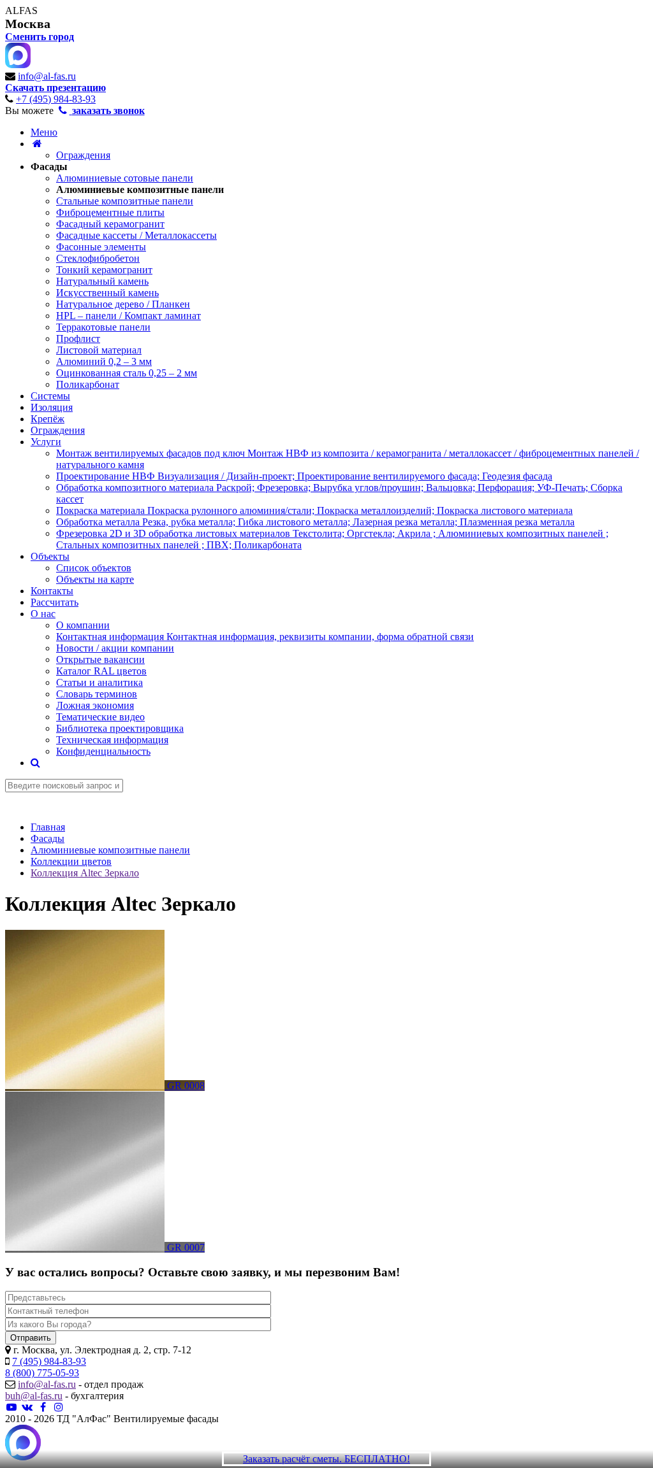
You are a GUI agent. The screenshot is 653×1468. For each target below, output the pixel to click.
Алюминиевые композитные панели (140, 189)
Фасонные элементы (101, 246)
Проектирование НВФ (304, 476)
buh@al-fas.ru (33, 1395)
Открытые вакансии (100, 659)
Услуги (46, 441)
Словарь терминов (96, 693)
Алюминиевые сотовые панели (124, 178)
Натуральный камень (102, 281)
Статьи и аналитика (99, 682)
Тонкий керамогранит (104, 269)
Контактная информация (265, 636)
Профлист (78, 338)
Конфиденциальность (103, 751)
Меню (44, 132)
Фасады (49, 166)
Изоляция (52, 407)
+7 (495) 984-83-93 (56, 99)
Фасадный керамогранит (110, 223)
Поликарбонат (87, 384)
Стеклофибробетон (98, 258)
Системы (50, 395)
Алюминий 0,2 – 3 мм (104, 361)
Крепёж (47, 418)
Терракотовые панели (103, 327)
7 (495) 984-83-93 (49, 1361)
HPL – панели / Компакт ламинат (128, 315)
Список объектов (93, 567)
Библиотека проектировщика (120, 728)
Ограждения (83, 155)
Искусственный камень (107, 292)
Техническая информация (112, 739)
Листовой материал (99, 350)
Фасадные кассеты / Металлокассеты (136, 235)
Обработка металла (315, 522)
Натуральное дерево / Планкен (123, 304)
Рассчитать (54, 602)
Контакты (52, 590)
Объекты (50, 556)
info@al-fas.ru (47, 76)
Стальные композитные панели (124, 201)
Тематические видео (100, 716)
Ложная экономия (95, 705)
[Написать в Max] (23, 1444)
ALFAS (21, 10)
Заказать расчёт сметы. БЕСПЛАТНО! (326, 1458)
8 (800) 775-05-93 (42, 1372)
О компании (83, 625)
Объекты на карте (95, 579)
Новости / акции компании (115, 648)
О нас (43, 613)
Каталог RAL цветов (101, 671)
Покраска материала (314, 510)
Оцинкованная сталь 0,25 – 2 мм (126, 372)
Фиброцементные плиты (110, 212)
